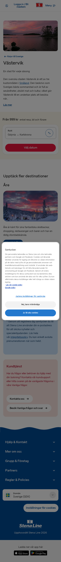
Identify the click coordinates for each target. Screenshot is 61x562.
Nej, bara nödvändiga (30, 304)
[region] (30, 281)
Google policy (10, 288)
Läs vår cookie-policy (14, 285)
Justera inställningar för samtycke (30, 296)
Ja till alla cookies (30, 313)
